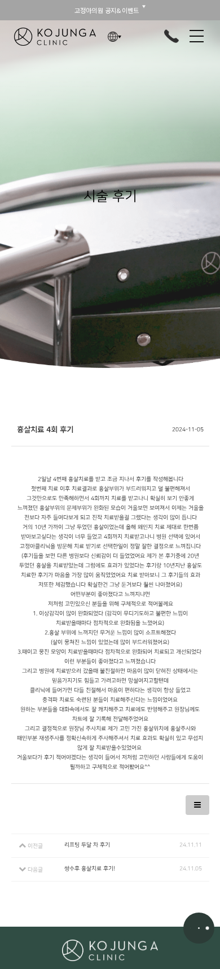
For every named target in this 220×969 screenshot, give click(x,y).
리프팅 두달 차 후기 (87, 845)
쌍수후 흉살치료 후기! (89, 868)
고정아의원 (55, 36)
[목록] (197, 805)
